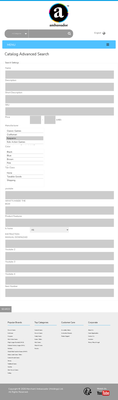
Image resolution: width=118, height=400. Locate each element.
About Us (91, 330)
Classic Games (12, 330)
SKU (7, 104)
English (98, 32)
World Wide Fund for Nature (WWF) (17, 351)
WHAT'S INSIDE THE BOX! (15, 202)
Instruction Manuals (66, 333)
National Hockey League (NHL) (16, 345)
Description (10, 80)
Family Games (38, 336)
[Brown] (24, 159)
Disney (9, 361)
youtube (9, 188)
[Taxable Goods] (24, 177)
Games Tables (38, 339)
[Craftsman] (24, 135)
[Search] (69, 33)
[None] (24, 173)
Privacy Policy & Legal (94, 342)
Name (8, 68)
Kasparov (10, 336)
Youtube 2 (10, 249)
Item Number (11, 286)
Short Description (13, 92)
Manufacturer (11, 125)
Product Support (65, 336)
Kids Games (38, 342)
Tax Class (10, 167)
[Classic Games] (24, 131)
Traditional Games (12, 364)
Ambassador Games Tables (15, 355)
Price (7, 117)
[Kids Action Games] (24, 142)
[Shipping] (24, 180)
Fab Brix (10, 367)
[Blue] (24, 156)
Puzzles (37, 348)
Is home (9, 228)
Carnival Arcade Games (14, 358)
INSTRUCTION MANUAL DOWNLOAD (16, 236)
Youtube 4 (10, 274)
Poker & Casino (38, 345)
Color (7, 146)
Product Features (13, 216)
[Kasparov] (24, 138)
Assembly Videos (66, 330)
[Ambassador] (59, 13)
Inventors (90, 339)
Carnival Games (39, 330)
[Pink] (24, 163)
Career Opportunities (93, 333)
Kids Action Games (13, 339)
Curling (9, 373)
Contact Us (91, 336)
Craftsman (10, 333)
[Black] (24, 152)
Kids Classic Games (13, 370)
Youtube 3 (10, 261)
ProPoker (10, 348)
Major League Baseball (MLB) (16, 342)
